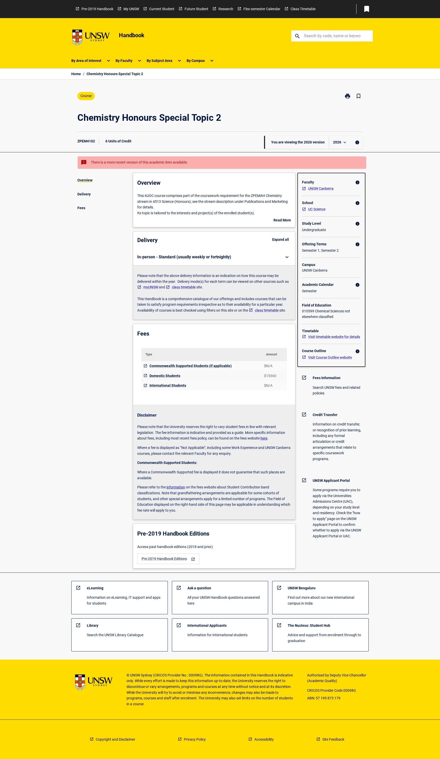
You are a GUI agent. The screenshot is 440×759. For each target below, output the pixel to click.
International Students (167, 385)
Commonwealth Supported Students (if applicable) (190, 366)
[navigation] (168, 559)
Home (76, 74)
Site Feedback (333, 739)
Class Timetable (303, 9)
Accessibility (264, 739)
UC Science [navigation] (316, 209)
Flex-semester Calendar (261, 9)
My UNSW (131, 9)
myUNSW (150, 287)
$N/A (268, 366)
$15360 (270, 376)
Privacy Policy (195, 739)
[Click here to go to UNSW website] (91, 38)
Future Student (196, 9)
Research (225, 9)
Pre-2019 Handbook (97, 9)
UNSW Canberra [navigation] (321, 189)
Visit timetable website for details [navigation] (334, 337)
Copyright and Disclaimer (115, 739)
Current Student (161, 9)
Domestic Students (164, 376)
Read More (282, 220)
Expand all (280, 239)
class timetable (184, 287)
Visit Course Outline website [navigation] (330, 357)
